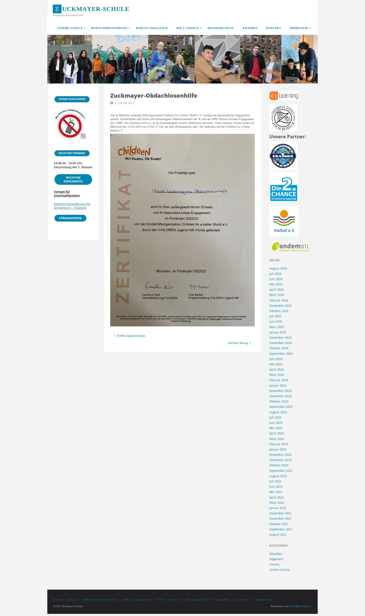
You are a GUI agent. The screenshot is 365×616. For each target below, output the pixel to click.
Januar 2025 (277, 332)
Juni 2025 (275, 321)
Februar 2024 (278, 380)
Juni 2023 (275, 423)
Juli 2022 (275, 481)
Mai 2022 (275, 492)
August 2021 (278, 534)
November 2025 (280, 306)
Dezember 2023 (280, 391)
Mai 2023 (275, 428)
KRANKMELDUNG (198, 599)
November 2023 (280, 396)
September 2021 (281, 529)
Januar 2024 (277, 385)
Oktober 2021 (278, 524)
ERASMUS (223, 599)
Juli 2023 (275, 417)
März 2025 (276, 327)
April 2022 (276, 497)
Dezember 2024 (280, 337)
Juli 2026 (275, 274)
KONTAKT (243, 599)
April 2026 (276, 289)
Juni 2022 (275, 487)
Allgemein (276, 559)
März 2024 (276, 375)
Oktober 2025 (278, 311)
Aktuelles (275, 554)
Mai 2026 (275, 284)
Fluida (292, 606)
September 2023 (281, 407)
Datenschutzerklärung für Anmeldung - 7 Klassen (72, 206)
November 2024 (280, 343)
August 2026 (278, 268)
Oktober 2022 (278, 465)
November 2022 (280, 460)
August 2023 (278, 412)
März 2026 (276, 295)
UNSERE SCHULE (65, 599)
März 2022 (276, 503)
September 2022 (281, 471)
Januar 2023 (277, 449)
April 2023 (276, 433)
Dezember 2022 (280, 455)
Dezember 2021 (280, 513)
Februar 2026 (278, 300)
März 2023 (276, 439)
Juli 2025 (275, 316)
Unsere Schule (279, 570)
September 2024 (281, 354)
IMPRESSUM (264, 599)
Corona (274, 564)
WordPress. (305, 606)
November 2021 (280, 518)
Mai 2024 (275, 364)
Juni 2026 (275, 279)
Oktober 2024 (278, 348)
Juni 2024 (275, 359)
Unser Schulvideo (72, 99)
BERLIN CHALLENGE (138, 599)
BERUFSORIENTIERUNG (100, 599)
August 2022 (278, 476)
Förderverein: (70, 218)
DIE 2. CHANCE (169, 599)
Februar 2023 (278, 444)
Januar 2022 (277, 508)
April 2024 (276, 369)
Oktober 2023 (278, 401)
